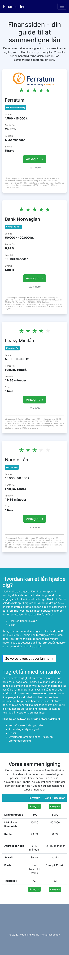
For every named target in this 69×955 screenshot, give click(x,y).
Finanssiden (14, 6)
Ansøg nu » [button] (34, 159)
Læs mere (35, 167)
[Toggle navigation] (61, 6)
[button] (34, 806)
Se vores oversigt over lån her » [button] (29, 658)
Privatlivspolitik (50, 934)
